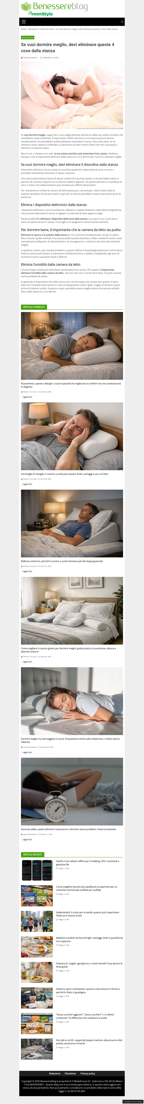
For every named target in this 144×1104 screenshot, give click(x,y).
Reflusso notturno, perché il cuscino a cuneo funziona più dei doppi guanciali (62, 561)
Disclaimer (70, 1073)
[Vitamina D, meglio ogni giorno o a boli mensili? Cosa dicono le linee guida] (37, 972)
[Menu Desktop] (24, 22)
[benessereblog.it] (54, 8)
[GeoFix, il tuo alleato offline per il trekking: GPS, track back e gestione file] (37, 870)
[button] (122, 21)
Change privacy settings (133, 1101)
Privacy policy (88, 1073)
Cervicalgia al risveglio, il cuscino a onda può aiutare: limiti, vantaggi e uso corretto (64, 474)
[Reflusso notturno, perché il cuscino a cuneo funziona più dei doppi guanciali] (72, 523)
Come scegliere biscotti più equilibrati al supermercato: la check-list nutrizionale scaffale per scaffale (86, 888)
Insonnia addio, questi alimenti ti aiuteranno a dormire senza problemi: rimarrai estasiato (68, 829)
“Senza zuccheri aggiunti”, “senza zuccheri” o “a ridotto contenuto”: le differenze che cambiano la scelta (85, 1016)
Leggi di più (27, 397)
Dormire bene (27, 37)
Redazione (54, 1073)
